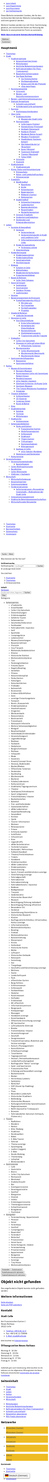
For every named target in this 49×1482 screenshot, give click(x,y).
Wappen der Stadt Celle (31, 119)
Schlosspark (26, 434)
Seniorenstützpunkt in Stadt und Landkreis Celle (34, 236)
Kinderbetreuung (18, 252)
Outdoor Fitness (23, 290)
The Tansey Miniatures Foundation (31, 388)
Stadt (8, 56)
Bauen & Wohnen (18, 277)
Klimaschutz (22, 172)
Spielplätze (21, 285)
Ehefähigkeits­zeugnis (31, 333)
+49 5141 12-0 (16, 1331)
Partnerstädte (22, 121)
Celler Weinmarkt (19, 471)
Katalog (19, 411)
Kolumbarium (27, 189)
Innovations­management (22, 497)
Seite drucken (7, 1302)
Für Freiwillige (27, 305)
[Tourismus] (13, 519)
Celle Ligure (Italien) (30, 124)
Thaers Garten (27, 439)
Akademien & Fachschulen (27, 272)
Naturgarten (27, 197)
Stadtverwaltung (18, 58)
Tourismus (10, 53)
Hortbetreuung (23, 262)
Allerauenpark (27, 446)
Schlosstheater (23, 396)
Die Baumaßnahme (29, 81)
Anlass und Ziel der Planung (33, 83)
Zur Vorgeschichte (29, 78)
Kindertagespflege (24, 257)
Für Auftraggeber (29, 308)
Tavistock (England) (30, 151)
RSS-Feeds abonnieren (16, 1416)
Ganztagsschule (23, 260)
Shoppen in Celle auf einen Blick (30, 343)
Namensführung (28, 330)
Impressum (11, 534)
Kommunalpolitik (19, 89)
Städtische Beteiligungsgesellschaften (28, 499)
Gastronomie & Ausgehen (22, 358)
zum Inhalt (11, 3)
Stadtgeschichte (23, 116)
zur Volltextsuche (14, 11)
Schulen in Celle (23, 267)
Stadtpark (25, 436)
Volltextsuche (7, 566)
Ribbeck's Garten (28, 194)
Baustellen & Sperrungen (27, 73)
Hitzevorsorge (22, 177)
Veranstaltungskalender (22, 461)
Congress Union (23, 401)
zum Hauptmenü (13, 6)
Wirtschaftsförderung (21, 479)
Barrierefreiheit (13, 529)
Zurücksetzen (17, 1270)
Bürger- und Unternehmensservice (26, 99)
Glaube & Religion (19, 313)
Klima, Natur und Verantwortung (25, 169)
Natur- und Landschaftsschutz (29, 174)
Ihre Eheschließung (25, 320)
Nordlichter (16, 469)
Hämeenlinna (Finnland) (32, 126)
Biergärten (21, 361)
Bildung (14, 265)
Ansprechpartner (18, 481)
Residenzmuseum (24, 378)
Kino (13, 406)
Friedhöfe (15, 179)
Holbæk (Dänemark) (30, 129)
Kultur (9, 366)
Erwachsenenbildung (25, 275)
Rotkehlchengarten (30, 212)
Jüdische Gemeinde (24, 315)
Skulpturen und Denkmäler (28, 454)
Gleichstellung (22, 250)
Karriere (14, 109)
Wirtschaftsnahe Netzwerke (23, 502)
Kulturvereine (17, 456)
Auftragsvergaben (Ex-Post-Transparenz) (24, 1409)
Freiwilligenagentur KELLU (28, 300)
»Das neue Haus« (28, 86)
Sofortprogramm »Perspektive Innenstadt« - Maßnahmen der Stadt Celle (30, 492)
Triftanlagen (27, 441)
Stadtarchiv (16, 418)
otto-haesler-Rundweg (31, 451)
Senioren (20, 230)
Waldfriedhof (22, 182)
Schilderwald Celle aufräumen (29, 106)
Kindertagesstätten (25, 255)
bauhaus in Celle (23, 449)
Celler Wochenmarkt (30, 350)
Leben (9, 225)
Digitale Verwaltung (20, 101)
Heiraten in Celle (18, 318)
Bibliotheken (22, 270)
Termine (20, 413)
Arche (23, 187)
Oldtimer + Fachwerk (20, 474)
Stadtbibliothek (18, 408)
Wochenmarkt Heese (30, 355)
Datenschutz (12, 531)
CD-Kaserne (21, 398)
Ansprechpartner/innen (26, 61)
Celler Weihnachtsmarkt (22, 466)
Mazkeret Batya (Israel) (31, 134)
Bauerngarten (27, 192)
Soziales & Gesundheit (21, 227)
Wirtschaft (11, 476)
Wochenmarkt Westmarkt (32, 353)
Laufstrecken (22, 293)
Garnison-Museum (24, 386)
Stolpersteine (22, 421)
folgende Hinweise (21, 1341)
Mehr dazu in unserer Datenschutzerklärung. (22, 34)
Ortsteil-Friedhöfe (24, 214)
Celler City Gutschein (25, 340)
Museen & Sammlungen (21, 368)
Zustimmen (6, 42)
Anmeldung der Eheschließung (28, 326)
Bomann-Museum (24, 371)
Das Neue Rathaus (24, 76)
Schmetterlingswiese (30, 202)
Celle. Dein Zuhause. (25, 280)
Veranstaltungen (13, 459)
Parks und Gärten (23, 426)
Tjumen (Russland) (29, 154)
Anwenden (6, 1270)
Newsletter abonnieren (16, 1414)
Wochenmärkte (23, 348)
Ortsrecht (20, 91)
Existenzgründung (19, 484)
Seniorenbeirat (28, 232)
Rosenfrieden (27, 209)
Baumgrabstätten (29, 207)
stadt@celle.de (16, 1336)
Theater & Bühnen (19, 393)
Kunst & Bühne (22, 403)
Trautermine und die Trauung (34, 335)
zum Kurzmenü (13, 8)
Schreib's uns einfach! (25, 104)
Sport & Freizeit (18, 282)
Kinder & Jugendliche (25, 245)
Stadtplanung (17, 164)
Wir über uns (26, 303)
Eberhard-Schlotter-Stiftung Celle (31, 383)
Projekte (25, 310)
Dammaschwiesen (29, 444)
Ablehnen (5, 39)
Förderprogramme (19, 486)
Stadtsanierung (23, 167)
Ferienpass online (29, 247)
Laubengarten (27, 204)
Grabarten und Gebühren (27, 217)
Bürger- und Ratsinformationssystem (27, 95)
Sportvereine (22, 287)
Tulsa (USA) (26, 157)
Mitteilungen (22, 63)
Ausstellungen (22, 464)
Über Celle (15, 114)
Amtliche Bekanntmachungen (29, 66)
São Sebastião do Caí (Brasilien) (30, 145)
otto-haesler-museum (26, 381)
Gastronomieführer (25, 363)
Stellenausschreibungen (27, 111)
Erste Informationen (30, 323)
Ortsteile (20, 159)
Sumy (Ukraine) (28, 149)
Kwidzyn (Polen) (28, 131)
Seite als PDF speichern (11, 1304)
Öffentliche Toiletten (31, 345)
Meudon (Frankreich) (30, 136)
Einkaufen (15, 338)
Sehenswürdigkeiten (20, 423)
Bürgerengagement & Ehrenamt (25, 298)
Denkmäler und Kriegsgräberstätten (25, 221)
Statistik (20, 162)
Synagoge (20, 391)
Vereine (14, 295)
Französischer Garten (30, 429)
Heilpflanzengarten (30, 431)
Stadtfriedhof (22, 199)
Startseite (10, 526)
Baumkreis (26, 184)
